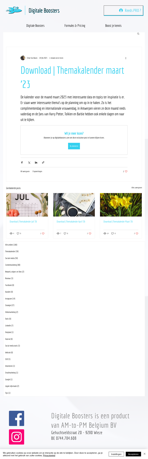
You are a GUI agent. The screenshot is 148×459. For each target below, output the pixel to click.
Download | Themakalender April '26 (71, 221)
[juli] (27, 205)
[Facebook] (16, 418)
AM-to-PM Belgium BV (89, 425)
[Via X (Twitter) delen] (29, 162)
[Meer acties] (125, 58)
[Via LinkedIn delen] (36, 162)
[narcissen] (121, 205)
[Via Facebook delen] (22, 162)
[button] (113, 24)
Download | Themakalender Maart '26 (118, 221)
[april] (74, 205)
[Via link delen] (43, 162)
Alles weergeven (137, 187)
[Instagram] (16, 437)
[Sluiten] (144, 454)
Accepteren (133, 454)
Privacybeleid (49, 455)
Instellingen (116, 454)
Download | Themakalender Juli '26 (23, 221)
